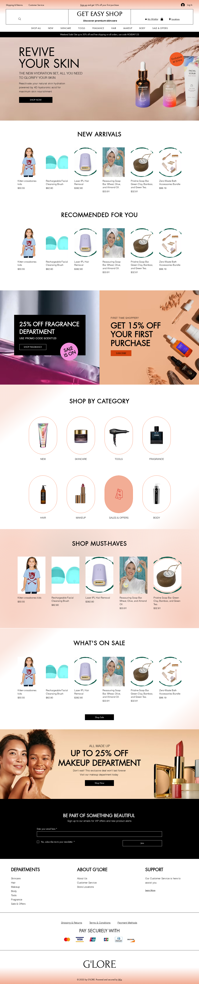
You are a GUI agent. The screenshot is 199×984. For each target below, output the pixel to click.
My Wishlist (153, 19)
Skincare (16, 878)
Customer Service (36, 5)
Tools (14, 895)
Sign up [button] (83, 5)
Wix (120, 979)
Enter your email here (47, 828)
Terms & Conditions (100, 922)
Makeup (15, 886)
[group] (99, 172)
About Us (82, 878)
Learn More (150, 890)
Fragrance (16, 899)
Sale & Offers (18, 903)
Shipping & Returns (14, 5)
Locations (175, 19)
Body (14, 891)
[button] (162, 19)
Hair (13, 882)
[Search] (19, 19)
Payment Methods (127, 922)
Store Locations (85, 886)
